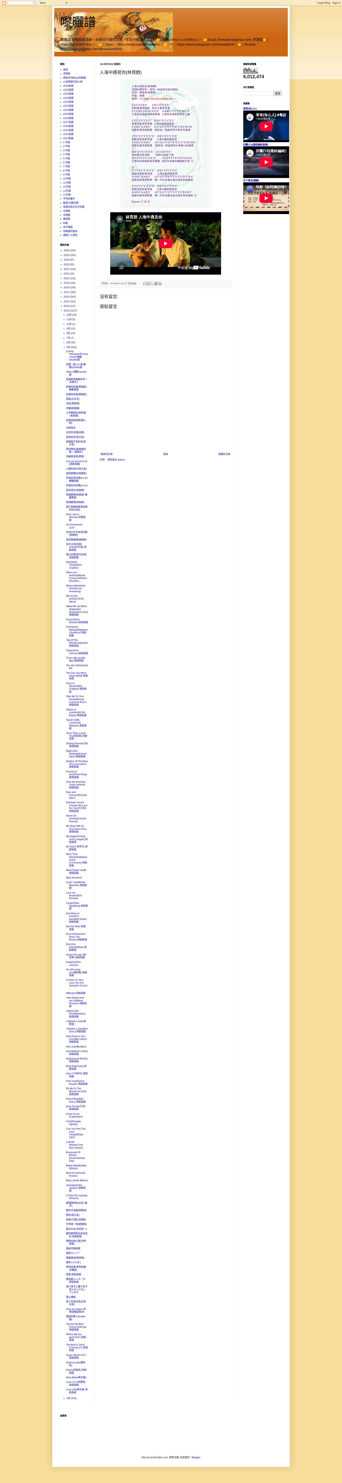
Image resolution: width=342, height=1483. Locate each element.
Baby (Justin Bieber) (77, 1180)
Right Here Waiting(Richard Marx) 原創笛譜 (76, 754)
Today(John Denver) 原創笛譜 (77, 652)
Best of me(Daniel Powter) (75, 1174)
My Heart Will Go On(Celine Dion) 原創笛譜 (76, 829)
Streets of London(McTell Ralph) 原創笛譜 (76, 712)
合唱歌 (66, 211)
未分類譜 (68, 227)
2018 (67, 287)
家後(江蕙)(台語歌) (76, 1219)
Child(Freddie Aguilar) (73, 1123)
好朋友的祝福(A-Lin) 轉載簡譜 (77, 479)
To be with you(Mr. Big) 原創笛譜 (76, 659)
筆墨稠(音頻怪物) (75, 1257)
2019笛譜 (68, 114)
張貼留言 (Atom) (116, 459)
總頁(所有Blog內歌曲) (74, 77)
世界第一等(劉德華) (76, 1224)
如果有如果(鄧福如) (76, 394)
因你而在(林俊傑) (75, 490)
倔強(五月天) (73, 399)
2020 (67, 278)
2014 (67, 306)
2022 (67, 269)
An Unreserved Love (74, 526)
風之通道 (71, 1297)
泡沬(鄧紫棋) (73, 403)
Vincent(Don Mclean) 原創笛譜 (77, 621)
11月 (69, 319)
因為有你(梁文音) (75, 437)
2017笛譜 (68, 122)
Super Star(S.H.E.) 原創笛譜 (76, 1356)
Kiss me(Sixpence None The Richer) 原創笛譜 (76, 937)
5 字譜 (66, 158)
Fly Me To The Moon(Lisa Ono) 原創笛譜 (76, 1091)
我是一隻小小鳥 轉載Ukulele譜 (76, 366)
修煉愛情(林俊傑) (75, 502)
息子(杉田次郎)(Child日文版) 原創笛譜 (76, 547)
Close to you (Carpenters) (74, 1115)
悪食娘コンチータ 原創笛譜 (75, 1280)
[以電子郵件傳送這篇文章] (145, 284)
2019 (67, 283)
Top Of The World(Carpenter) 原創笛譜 (77, 643)
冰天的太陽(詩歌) (75, 432)
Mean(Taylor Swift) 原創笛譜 (76, 871)
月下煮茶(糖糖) (251, 180)
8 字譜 (66, 170)
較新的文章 (107, 454)
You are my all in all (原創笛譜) (76, 462)
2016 (67, 296)
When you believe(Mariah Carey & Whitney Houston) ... (76, 576)
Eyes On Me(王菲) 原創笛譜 (76, 1108)
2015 (67, 301)
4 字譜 (66, 154)
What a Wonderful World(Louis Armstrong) (75, 588)
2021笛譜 (68, 106)
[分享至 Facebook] (156, 284)
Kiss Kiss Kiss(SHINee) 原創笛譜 (76, 947)
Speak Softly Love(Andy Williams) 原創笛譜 (76, 724)
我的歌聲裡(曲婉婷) (76, 539)
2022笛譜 (68, 102)
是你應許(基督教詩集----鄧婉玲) (76, 450)
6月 (68, 342)
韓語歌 (66, 219)
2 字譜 (66, 146)
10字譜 (67, 178)
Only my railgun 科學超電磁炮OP (76, 1310)
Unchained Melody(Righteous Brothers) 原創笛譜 (77, 631)
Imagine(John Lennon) (73, 963)
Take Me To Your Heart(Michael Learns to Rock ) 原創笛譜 (76, 700)
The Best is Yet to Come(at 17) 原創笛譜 (77, 1347)
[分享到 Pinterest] (160, 284)
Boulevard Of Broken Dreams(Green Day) (75, 1156)
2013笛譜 (68, 138)
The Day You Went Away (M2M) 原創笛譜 (77, 676)
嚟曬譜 (78, 22)
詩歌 (65, 223)
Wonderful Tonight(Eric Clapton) (74, 565)
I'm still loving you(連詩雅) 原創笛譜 (76, 972)
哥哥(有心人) (250, 108)
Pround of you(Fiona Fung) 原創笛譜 (76, 774)
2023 (67, 264)
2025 (67, 255)
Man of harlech (74, 877)
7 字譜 (66, 166)
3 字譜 (66, 150)
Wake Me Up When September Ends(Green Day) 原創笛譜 (77, 610)
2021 (67, 273)
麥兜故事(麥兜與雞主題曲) (76, 1268)
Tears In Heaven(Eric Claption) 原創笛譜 (76, 687)
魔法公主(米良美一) (76, 1229)
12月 (69, 314)
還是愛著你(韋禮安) (76, 473)
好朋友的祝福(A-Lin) (77, 485)
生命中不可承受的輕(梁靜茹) (76, 533)
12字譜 (67, 186)
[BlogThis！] (149, 284)
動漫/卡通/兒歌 (71, 203)
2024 (67, 259)
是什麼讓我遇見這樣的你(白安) (76, 508)
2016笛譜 (68, 126)
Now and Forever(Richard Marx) (76, 795)
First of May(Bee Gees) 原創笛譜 (76, 1100)
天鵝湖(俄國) (73, 408)
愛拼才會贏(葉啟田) (76, 1210)
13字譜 (67, 190)
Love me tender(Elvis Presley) (74, 895)
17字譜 (67, 194)
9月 (68, 328)
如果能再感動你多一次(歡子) (76, 381)
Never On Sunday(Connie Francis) (76, 818)
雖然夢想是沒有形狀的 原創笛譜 (76, 1235)
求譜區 (66, 73)
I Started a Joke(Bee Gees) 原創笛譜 (77, 1030)
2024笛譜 (68, 93)
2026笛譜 (68, 86)
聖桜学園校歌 (73, 1248)
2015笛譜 (68, 130)
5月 (68, 347)
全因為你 (71, 427)
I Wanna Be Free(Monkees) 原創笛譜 (76, 1014)
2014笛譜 (68, 134)
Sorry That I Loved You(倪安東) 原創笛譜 (76, 736)
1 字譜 (66, 142)
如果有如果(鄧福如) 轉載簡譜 (76, 388)
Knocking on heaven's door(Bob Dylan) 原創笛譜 (76, 917)
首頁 (165, 454)
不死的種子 (69, 198)
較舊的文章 (224, 454)
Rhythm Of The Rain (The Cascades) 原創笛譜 (77, 764)
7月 (68, 338)
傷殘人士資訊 (70, 235)
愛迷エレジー (73, 1253)
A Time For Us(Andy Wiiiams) (76, 1197)
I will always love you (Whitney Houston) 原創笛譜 (76, 1002)
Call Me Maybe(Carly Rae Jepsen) (74, 1145)
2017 (67, 292)
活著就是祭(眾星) (75, 456)
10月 (69, 324)
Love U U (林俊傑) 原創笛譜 (76, 1383)
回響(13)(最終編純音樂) (255, 144)
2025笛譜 (68, 90)
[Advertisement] (165, 423)
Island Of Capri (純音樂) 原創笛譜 (76, 956)
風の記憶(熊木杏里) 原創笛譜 (76, 556)
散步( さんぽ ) (73, 1262)
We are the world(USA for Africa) (75, 599)
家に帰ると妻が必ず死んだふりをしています (76, 1289)
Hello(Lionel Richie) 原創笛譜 (77, 1060)
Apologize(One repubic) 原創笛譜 (76, 1188)
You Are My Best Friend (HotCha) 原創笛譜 (76, 1327)
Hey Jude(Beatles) (76, 1046)
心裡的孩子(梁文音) (76, 468)
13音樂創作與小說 (73, 81)
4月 (68, 1398)
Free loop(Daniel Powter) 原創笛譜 (76, 1082)
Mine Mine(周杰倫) (76, 1377)
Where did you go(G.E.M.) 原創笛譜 (76, 1337)
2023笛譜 (68, 98)
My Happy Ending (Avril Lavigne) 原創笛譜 (77, 839)
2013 (67, 310)
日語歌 (66, 215)
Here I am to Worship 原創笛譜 (76, 517)
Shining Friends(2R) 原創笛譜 (77, 745)
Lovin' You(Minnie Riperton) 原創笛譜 (76, 885)
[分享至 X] (152, 284)
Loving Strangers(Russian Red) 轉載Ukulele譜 (77, 355)
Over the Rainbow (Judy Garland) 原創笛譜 (76, 785)
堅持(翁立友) (73, 1215)
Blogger (196, 1457)
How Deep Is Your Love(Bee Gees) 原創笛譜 (76, 1039)
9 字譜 (66, 174)
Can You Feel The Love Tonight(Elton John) (76, 1133)
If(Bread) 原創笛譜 (76, 993)
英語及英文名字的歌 (74, 207)
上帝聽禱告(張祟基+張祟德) (76, 414)
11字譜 (67, 182)
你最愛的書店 (70, 231)
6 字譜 (66, 162)
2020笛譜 (68, 110)
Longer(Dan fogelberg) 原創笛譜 (77, 906)
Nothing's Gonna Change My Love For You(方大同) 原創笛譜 (76, 806)
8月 (68, 333)
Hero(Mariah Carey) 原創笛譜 (77, 1052)
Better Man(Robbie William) (76, 1167)
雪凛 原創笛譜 (73, 1274)
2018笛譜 (68, 118)
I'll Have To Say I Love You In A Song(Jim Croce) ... (76, 984)
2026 (67, 250)
